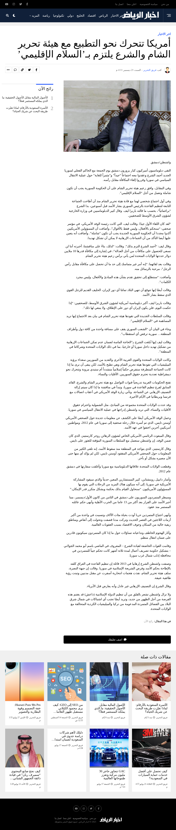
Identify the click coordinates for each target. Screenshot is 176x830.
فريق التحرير (149, 70)
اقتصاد (91, 15)
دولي (70, 15)
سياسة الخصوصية (149, 4)
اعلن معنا (131, 4)
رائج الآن (148, 621)
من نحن (165, 4)
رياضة (46, 15)
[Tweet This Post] (29, 70)
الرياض (103, 15)
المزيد (35, 15)
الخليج (80, 15)
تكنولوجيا (58, 15)
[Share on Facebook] (36, 70)
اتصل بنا (119, 4)
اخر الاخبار (117, 15)
